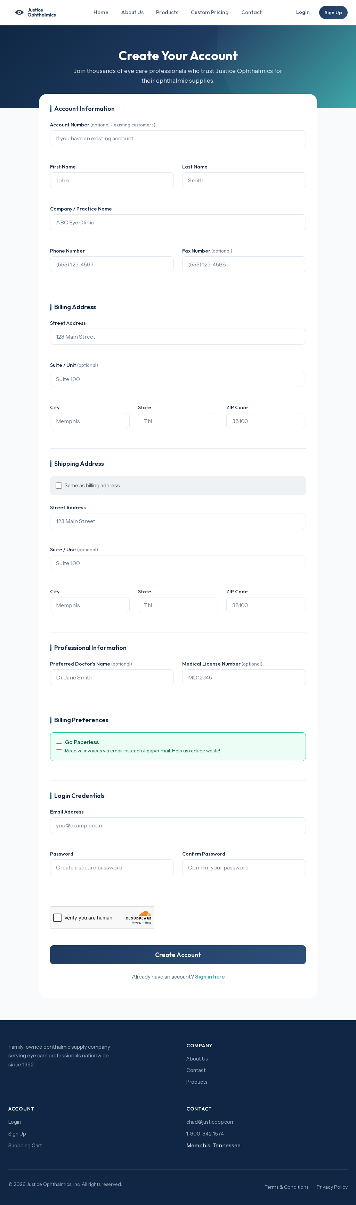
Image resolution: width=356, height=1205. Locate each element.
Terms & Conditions (286, 1187)
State (144, 407)
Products (167, 12)
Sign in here (210, 976)
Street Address (68, 323)
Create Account (178, 955)
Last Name (195, 167)
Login (302, 12)
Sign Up (333, 12)
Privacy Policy (332, 1187)
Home (101, 12)
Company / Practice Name (81, 209)
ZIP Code (237, 407)
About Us (132, 12)
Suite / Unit (74, 365)
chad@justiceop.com (210, 1122)
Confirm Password (203, 854)
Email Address (67, 812)
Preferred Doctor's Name (91, 664)
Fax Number (207, 251)
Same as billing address (92, 485)
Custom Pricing (210, 12)
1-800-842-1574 (205, 1134)
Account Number (102, 125)
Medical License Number (222, 664)
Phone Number (67, 251)
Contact (251, 12)
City (54, 407)
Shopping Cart (25, 1145)
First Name (63, 167)
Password (61, 854)
